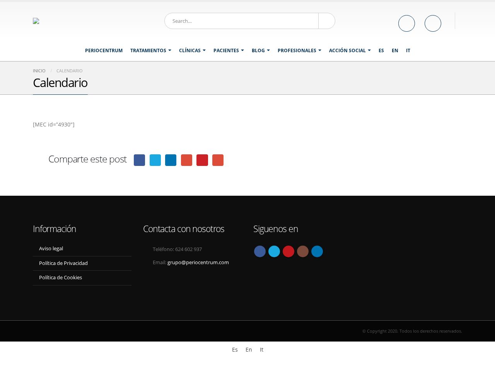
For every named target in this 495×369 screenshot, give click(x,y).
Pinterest (202, 160)
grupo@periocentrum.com (198, 262)
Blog (258, 50)
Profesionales (297, 50)
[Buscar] (327, 21)
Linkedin (317, 251)
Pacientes (226, 50)
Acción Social (347, 50)
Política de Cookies (60, 277)
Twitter (155, 160)
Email (218, 160)
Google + (186, 160)
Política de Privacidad (63, 263)
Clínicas (190, 50)
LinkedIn (170, 160)
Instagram (303, 251)
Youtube (288, 251)
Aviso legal (51, 248)
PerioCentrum (104, 50)
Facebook (139, 160)
